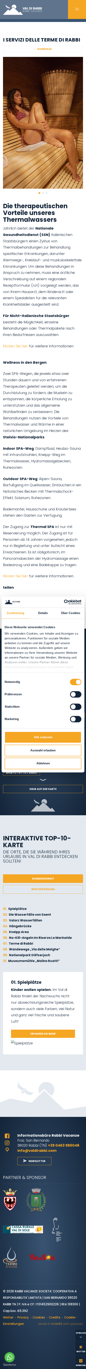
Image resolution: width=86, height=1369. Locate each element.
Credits (54, 1317)
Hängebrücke (17, 926)
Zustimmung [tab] (15, 613)
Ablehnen (43, 763)
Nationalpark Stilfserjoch (26, 955)
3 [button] (46, 193)
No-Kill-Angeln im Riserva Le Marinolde (37, 938)
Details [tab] (43, 613)
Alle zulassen (43, 737)
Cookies (39, 1317)
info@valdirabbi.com (37, 1150)
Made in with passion (60, 1324)
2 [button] (43, 193)
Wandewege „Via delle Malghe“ (31, 949)
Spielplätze (15, 909)
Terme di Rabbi (18, 943)
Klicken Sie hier (15, 346)
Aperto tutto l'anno (21, 773)
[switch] (75, 694)
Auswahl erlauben (43, 750)
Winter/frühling (43, 889)
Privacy (23, 1317)
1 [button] (39, 193)
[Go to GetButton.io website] (9, 1365)
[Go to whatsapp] (10, 1357)
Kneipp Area (16, 932)
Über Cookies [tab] (70, 613)
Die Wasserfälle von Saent (27, 914)
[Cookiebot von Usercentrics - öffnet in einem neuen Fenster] (63, 601)
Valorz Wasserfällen (22, 920)
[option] (43, 123)
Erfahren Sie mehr (43, 1033)
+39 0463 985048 (63, 1145)
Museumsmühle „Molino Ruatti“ (31, 961)
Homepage (44, 49)
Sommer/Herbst (43, 878)
